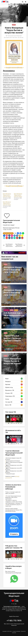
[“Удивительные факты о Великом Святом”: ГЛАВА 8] (14, 340)
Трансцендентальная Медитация (15, 35)
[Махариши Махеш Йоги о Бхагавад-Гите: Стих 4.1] (14, 295)
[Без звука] (18, 423)
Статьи (16, 310)
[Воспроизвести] (9, 423)
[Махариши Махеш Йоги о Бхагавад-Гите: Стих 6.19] (14, 272)
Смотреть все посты (8, 233)
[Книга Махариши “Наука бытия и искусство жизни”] (14, 363)
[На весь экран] (21, 423)
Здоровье (6, 310)
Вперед (20, 67)
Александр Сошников (10, 325)
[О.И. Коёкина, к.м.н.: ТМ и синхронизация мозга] (14, 317)
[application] (14, 419)
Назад (7, 67)
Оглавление (13, 67)
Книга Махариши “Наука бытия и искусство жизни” (7, 195)
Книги (14, 24)
